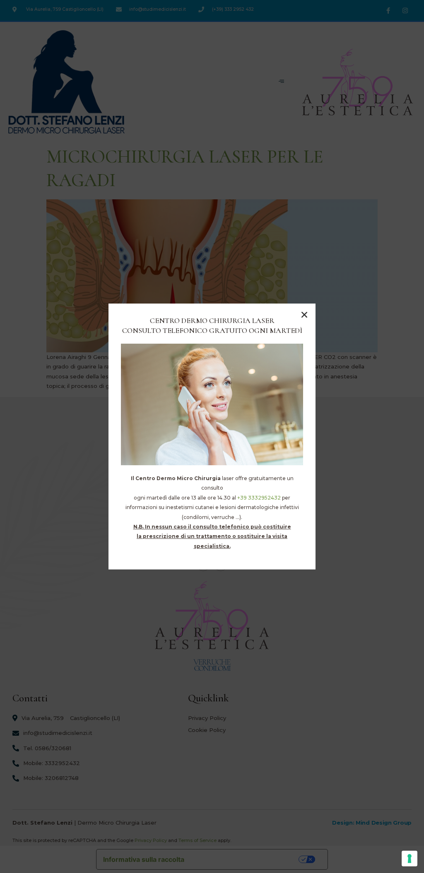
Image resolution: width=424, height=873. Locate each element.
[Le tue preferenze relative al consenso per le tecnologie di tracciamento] (409, 858)
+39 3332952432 (259, 498)
